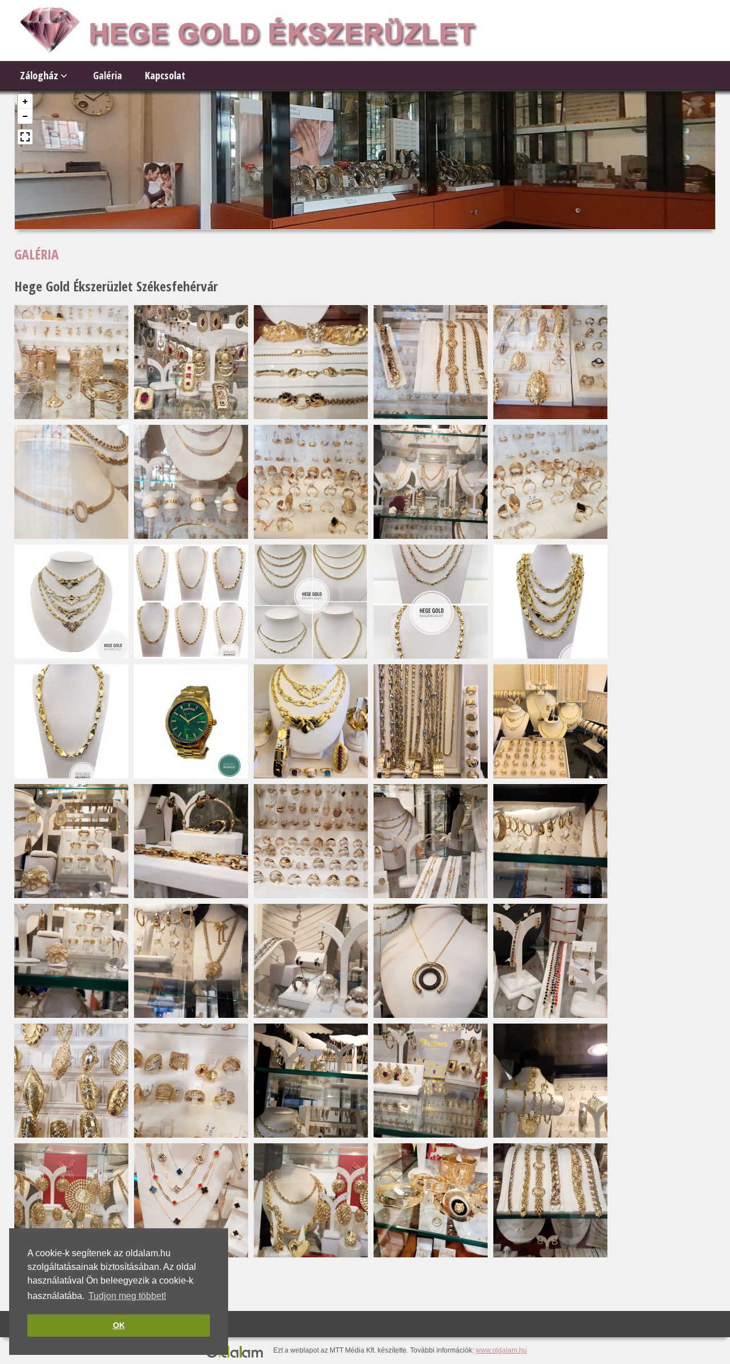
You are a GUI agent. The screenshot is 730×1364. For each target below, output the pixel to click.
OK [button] (119, 1325)
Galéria (107, 75)
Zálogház (40, 75)
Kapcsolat (165, 75)
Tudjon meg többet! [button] (127, 1296)
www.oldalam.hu (501, 1350)
